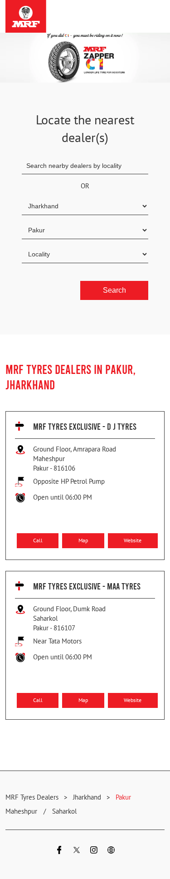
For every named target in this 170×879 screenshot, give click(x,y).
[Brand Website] (111, 851)
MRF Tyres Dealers (32, 797)
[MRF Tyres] (25, 16)
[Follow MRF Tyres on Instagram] (93, 851)
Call (38, 540)
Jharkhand (87, 797)
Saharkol (64, 811)
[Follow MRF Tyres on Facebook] (59, 851)
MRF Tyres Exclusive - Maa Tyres (87, 585)
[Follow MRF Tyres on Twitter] (76, 851)
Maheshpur (21, 811)
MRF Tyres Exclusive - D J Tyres (84, 426)
